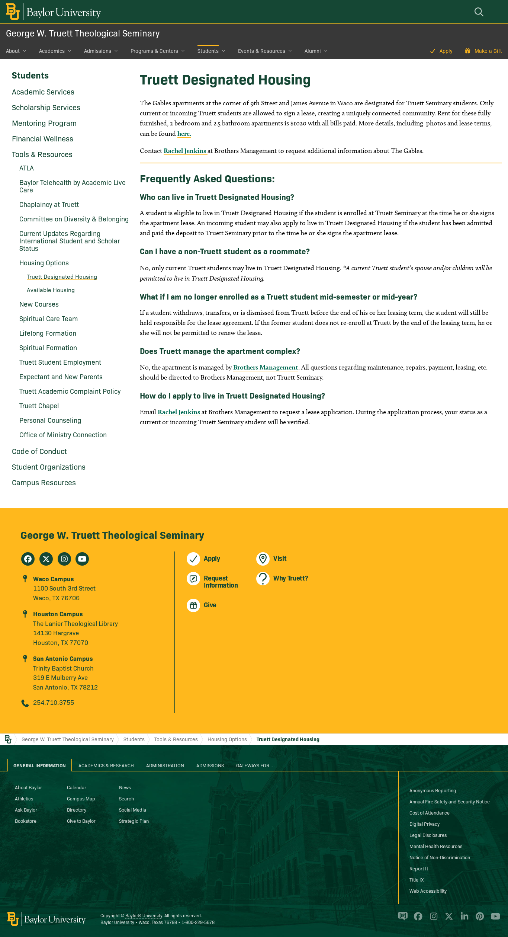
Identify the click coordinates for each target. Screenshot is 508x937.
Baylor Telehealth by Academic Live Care (72, 186)
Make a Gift (488, 50)
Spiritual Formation (48, 347)
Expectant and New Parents (61, 376)
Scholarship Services (46, 107)
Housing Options (227, 739)
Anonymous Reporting (432, 790)
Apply (446, 50)
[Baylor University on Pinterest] (478, 919)
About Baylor (28, 787)
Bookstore (25, 820)
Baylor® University (143, 915)
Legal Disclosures (428, 834)
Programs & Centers (154, 50)
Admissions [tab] (210, 765)
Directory (76, 809)
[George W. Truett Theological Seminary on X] (46, 558)
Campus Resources (44, 482)
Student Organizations (49, 466)
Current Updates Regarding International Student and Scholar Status (69, 240)
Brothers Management (265, 367)
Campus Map (81, 798)
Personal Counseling (50, 420)
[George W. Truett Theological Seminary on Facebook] (27, 558)
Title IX (416, 879)
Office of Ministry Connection (63, 434)
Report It (418, 868)
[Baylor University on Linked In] (463, 919)
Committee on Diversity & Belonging (74, 218)
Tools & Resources (42, 153)
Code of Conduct (39, 450)
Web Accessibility (428, 890)
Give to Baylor (81, 820)
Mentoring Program (44, 122)
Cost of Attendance (429, 812)
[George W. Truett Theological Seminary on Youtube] (82, 558)
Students (208, 50)
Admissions (97, 50)
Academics (52, 50)
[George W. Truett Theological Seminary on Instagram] (64, 558)
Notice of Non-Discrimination (439, 857)
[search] (480, 11)
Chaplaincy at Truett (49, 204)
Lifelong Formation (47, 333)
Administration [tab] (165, 765)
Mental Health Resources (435, 845)
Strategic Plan (134, 820)
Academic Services (43, 91)
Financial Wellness (42, 138)
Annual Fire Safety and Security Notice (449, 801)
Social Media (132, 809)
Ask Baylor (26, 809)
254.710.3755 (53, 702)
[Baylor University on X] (447, 919)
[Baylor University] (52, 11)
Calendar (76, 787)
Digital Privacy (424, 823)
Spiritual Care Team (48, 318)
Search (126, 798)
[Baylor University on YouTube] (493, 919)
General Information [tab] (39, 765)
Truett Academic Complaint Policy (69, 391)
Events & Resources (261, 50)
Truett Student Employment (60, 362)
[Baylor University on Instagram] (432, 919)
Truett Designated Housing (62, 276)
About (13, 50)
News (125, 787)
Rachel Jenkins (186, 150)
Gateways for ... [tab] (255, 765)
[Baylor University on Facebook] (416, 919)
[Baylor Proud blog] (401, 919)
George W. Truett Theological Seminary (83, 32)
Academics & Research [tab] (106, 765)
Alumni (313, 50)
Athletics (24, 798)
